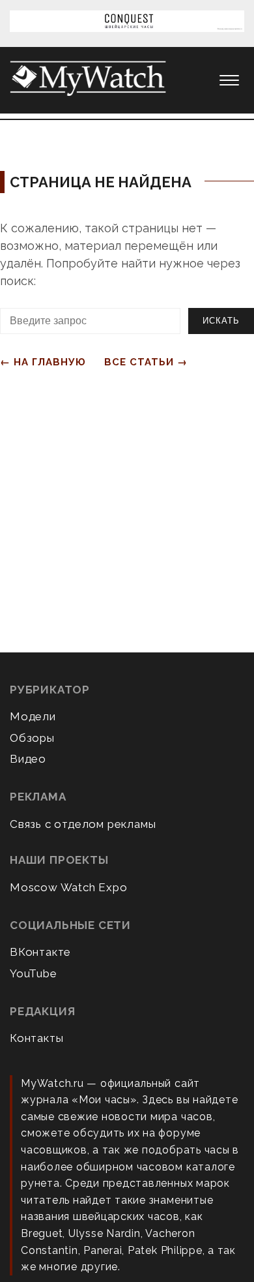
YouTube (33, 973)
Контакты (36, 1038)
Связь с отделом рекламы (83, 824)
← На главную (43, 362)
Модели (33, 716)
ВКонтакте (40, 951)
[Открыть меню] (229, 80)
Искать (221, 321)
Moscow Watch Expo (69, 887)
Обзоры (32, 737)
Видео (28, 758)
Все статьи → (146, 362)
